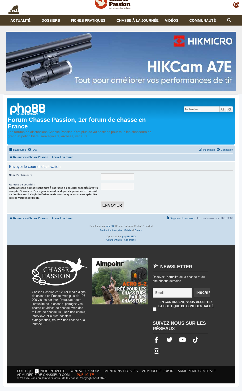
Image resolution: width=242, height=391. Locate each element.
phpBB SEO (129, 236)
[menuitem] (32, 150)
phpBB (110, 226)
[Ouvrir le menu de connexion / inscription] (236, 5)
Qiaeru (138, 230)
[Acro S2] (120, 283)
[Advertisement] (121, 380)
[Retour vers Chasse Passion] (28, 108)
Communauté (202, 20)
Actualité (20, 20)
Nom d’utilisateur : (20, 175)
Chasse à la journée (138, 20)
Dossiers (51, 20)
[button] (229, 19)
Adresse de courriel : (22, 184)
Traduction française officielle (116, 230)
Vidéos (171, 20)
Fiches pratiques (88, 20)
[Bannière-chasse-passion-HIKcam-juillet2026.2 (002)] (121, 61)
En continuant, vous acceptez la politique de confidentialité (186, 304)
